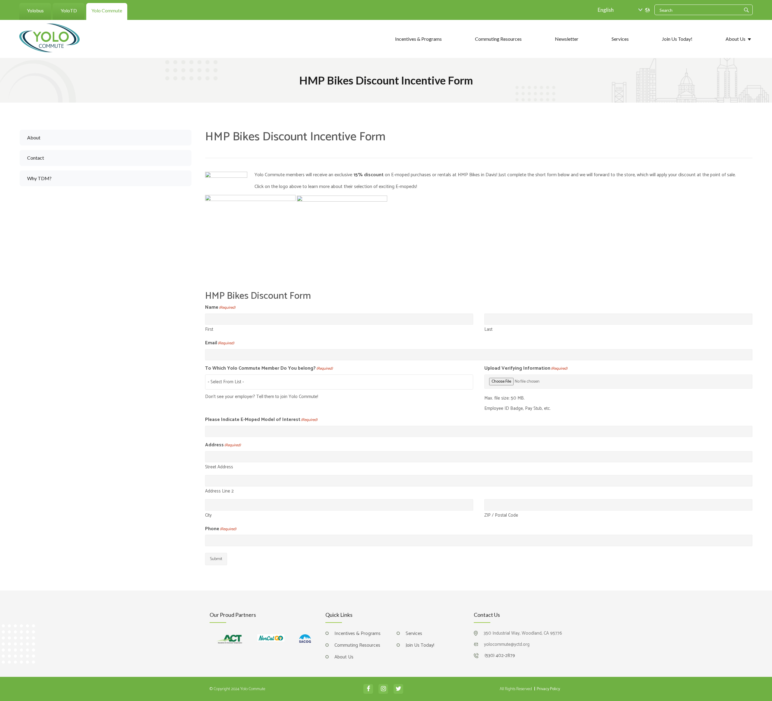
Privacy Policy (548, 689)
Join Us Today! (677, 39)
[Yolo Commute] (49, 37)
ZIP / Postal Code (501, 514)
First (209, 329)
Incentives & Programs (418, 39)
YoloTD (69, 10)
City (208, 514)
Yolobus (35, 10)
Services (620, 39)
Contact (35, 158)
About (33, 137)
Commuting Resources (498, 39)
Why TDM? (39, 178)
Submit (216, 559)
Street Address (219, 466)
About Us (735, 39)
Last (488, 329)
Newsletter (566, 39)
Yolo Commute (106, 10)
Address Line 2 (219, 490)
